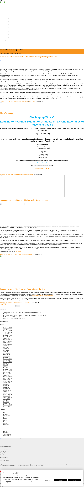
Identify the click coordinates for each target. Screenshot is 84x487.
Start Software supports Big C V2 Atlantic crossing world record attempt (22, 312)
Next (4, 304)
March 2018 (6, 403)
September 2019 (7, 381)
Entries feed (6, 432)
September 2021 (7, 362)
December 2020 (7, 369)
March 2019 (6, 388)
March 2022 (6, 353)
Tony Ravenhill (15, 174)
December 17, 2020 (5, 174)
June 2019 (6, 384)
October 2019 (6, 379)
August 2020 (6, 372)
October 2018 (6, 396)
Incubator (9, 12)
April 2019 (6, 387)
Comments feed (7, 434)
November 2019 (7, 378)
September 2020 (7, 371)
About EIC (6, 8)
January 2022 (6, 356)
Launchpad (9, 11)
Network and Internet (15, 25)
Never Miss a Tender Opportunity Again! (14, 318)
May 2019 (6, 385)
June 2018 (6, 402)
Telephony (12, 28)
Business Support (7, 42)
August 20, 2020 (4, 302)
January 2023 (6, 338)
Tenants (5, 15)
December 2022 (7, 339)
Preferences (47, 480)
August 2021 (6, 363)
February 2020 (7, 373)
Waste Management (15, 36)
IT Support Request (15, 27)
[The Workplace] (8, 109)
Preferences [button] (9, 482)
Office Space (6, 9)
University (31, 174)
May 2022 (6, 350)
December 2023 (7, 335)
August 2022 (6, 345)
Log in (5, 431)
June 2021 (6, 366)
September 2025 (7, 328)
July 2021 (5, 365)
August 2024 (6, 333)
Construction (25, 101)
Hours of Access (14, 21)
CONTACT (3, 46)
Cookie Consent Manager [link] (9, 473)
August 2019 (6, 382)
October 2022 (6, 342)
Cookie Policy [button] (9, 481)
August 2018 (6, 399)
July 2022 (5, 347)
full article (18, 251)
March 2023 (6, 336)
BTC (4, 412)
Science (5, 423)
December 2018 (7, 393)
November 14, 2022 (5, 101)
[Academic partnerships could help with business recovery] (32, 196)
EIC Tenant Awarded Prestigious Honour (14, 313)
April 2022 (6, 351)
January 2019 (6, 391)
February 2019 (7, 390)
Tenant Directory (11, 40)
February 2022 (7, 354)
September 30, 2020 (5, 254)
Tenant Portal (10, 17)
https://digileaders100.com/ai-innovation (42, 295)
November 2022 (7, 341)
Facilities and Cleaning (16, 24)
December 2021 (7, 357)
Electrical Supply (14, 31)
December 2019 (7, 376)
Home (4, 6)
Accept (74, 480)
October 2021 (6, 360)
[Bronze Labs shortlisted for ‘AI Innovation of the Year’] (20, 285)
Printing (12, 30)
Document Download (15, 37)
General (5, 420)
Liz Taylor (13, 101)
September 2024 (7, 332)
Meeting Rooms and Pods (16, 19)
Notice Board (13, 18)
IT (30, 302)
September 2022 (7, 344)
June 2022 (6, 348)
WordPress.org (7, 435)
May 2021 (6, 368)
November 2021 (7, 359)
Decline (61, 480)
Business (18, 101)
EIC (30, 101)
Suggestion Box (14, 39)
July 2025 (5, 329)
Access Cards (13, 22)
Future (33, 101)
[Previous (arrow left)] (0, 486)
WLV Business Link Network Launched (13, 316)
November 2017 (7, 405)
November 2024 (7, 331)
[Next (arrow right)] (2, 486)
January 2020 (6, 375)
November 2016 (7, 406)
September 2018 (7, 397)
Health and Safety (14, 34)
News (4, 43)
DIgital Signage (14, 33)
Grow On (9, 14)
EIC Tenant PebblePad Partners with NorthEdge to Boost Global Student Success (24, 315)
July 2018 (5, 400)
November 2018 (7, 394)
